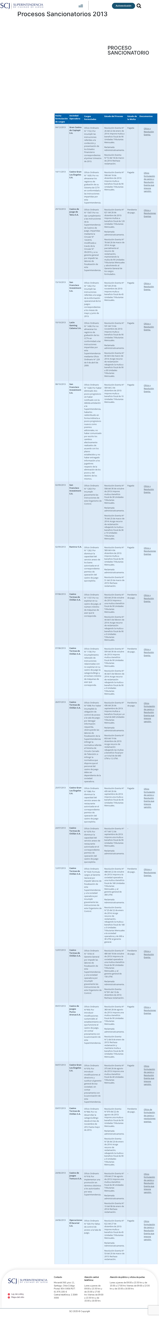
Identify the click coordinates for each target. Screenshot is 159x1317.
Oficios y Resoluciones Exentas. (150, 872)
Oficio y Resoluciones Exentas (150, 213)
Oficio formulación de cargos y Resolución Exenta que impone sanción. (149, 182)
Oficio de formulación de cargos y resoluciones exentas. (149, 1115)
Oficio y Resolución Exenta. (149, 131)
